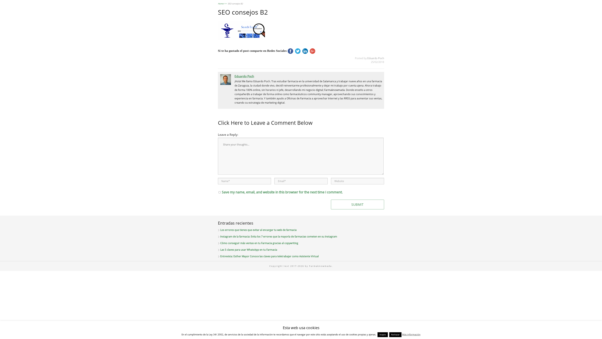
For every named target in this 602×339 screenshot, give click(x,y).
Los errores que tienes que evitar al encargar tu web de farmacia (258, 230)
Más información (411, 334)
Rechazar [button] (395, 334)
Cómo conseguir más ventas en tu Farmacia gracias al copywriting (259, 243)
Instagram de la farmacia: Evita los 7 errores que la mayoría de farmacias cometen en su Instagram (278, 236)
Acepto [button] (382, 334)
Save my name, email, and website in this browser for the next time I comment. (282, 192)
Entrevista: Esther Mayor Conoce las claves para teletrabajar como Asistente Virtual (269, 256)
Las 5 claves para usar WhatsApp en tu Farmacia (248, 249)
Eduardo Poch (375, 58)
